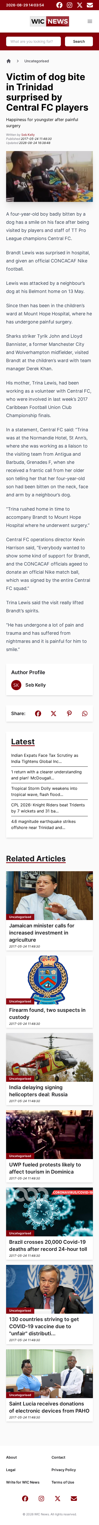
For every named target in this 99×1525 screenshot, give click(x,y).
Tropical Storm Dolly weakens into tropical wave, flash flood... (44, 791)
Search (79, 41)
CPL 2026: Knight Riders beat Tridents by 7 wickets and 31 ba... (48, 807)
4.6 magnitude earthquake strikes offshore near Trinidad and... (43, 824)
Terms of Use (63, 1482)
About (11, 1457)
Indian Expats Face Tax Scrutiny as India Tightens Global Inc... (44, 758)
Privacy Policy (64, 1470)
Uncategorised (36, 61)
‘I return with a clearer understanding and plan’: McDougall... (46, 774)
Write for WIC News (23, 1482)
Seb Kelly (28, 135)
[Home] (8, 61)
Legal (10, 1470)
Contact (58, 1457)
